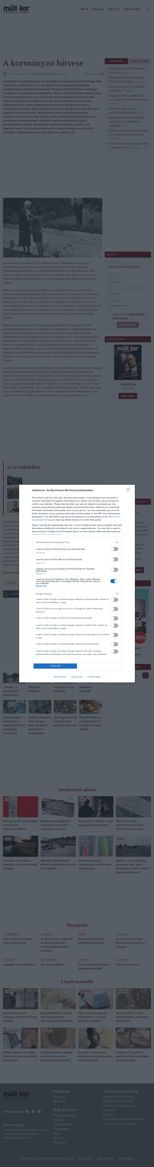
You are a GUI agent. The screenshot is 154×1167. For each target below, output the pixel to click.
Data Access (77, 677)
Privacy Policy (94, 677)
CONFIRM (55, 666)
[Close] (129, 490)
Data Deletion (60, 677)
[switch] (114, 549)
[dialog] (77, 583)
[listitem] (77, 542)
